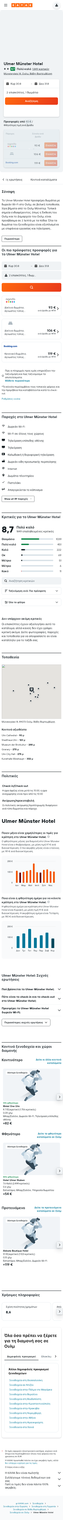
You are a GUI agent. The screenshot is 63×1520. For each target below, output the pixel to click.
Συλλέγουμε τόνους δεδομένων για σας (27, 1479)
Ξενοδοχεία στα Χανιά (21, 1427)
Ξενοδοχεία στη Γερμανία (44, 1506)
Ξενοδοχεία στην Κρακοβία (24, 1408)
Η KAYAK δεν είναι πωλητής (22, 1472)
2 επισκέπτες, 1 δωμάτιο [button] (22, 92)
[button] (5, 5)
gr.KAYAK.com (22, 1503)
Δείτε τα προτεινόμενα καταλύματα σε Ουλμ (47, 1209)
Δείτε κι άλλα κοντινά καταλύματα (48, 1061)
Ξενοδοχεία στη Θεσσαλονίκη (26, 1380)
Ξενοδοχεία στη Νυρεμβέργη (25, 1413)
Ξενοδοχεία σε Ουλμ (19, 1512)
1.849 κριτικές (40, 69)
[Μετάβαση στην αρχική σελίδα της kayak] (21, 5)
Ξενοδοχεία (37, 1503)
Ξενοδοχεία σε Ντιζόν (21, 1384)
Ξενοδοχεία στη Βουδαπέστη (25, 1399)
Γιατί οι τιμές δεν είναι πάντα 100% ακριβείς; (26, 1486)
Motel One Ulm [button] (11, 1106)
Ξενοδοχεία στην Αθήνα (22, 1417)
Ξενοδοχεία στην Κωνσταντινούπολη (29, 1403)
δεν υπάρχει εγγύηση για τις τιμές (21, 1463)
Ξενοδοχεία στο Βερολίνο (23, 1394)
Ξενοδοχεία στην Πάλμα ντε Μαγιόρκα (30, 1389)
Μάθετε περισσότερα (17, 380)
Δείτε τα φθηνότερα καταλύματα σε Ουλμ (49, 1135)
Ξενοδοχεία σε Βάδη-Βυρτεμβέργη (29, 1509)
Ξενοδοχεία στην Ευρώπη (15, 1506)
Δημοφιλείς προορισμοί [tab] (21, 1356)
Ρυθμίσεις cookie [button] (11, 398)
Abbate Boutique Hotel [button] (15, 1250)
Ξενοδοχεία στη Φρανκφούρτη (26, 1422)
